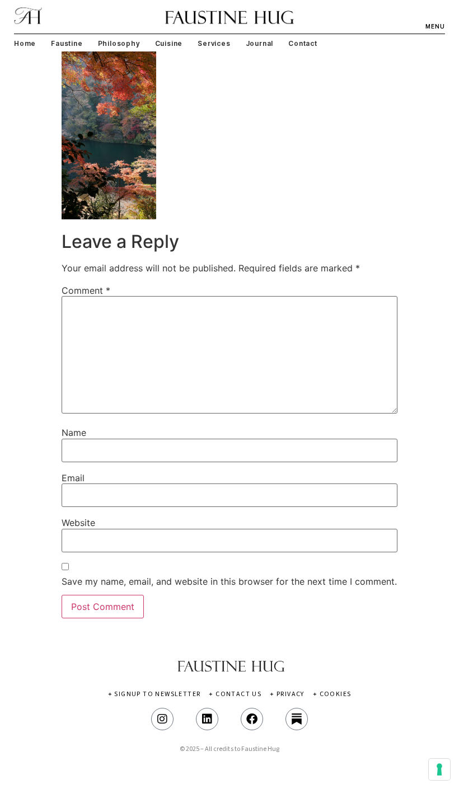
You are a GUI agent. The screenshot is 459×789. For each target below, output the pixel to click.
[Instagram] (162, 719)
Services (214, 43)
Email (73, 477)
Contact (302, 43)
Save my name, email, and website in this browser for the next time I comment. (229, 581)
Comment (86, 290)
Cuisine (169, 43)
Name (74, 432)
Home (25, 43)
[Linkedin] (207, 719)
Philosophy (119, 43)
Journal (260, 43)
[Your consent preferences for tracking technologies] (439, 769)
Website (78, 522)
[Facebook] (252, 719)
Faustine (66, 43)
